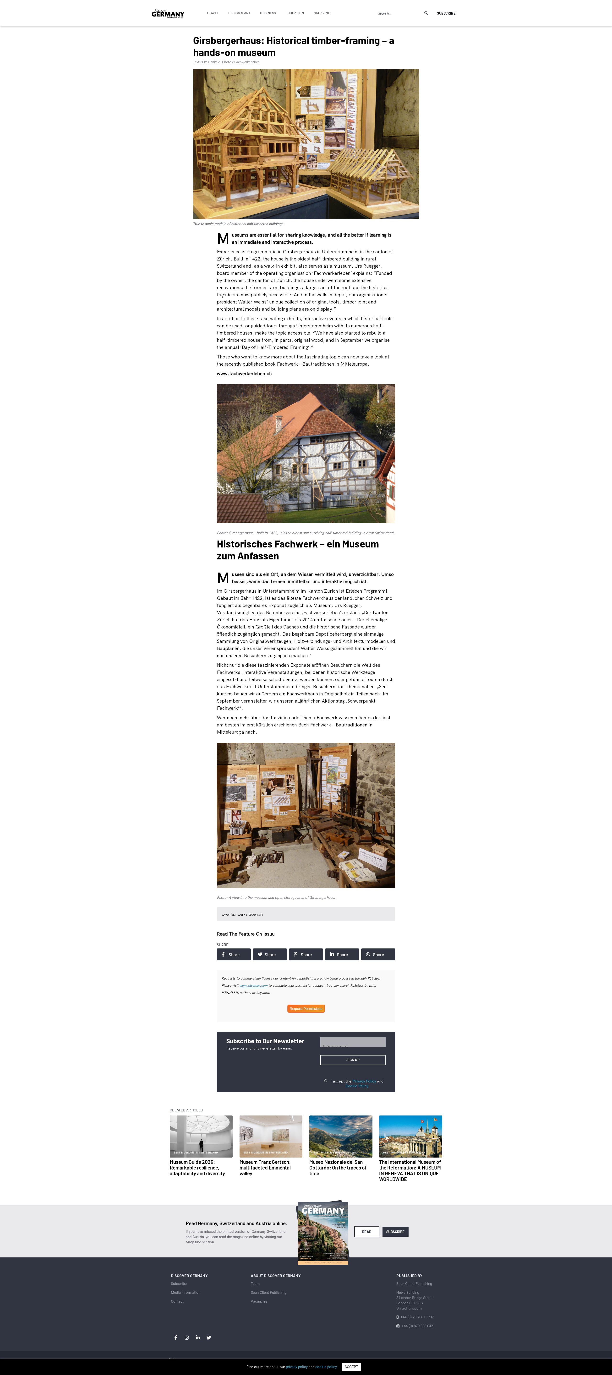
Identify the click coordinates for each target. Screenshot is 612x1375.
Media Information (185, 1292)
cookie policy (326, 1367)
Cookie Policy (356, 1085)
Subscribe (446, 13)
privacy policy (297, 1367)
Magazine (321, 13)
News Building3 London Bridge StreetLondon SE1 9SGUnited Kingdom (414, 1300)
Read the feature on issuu (246, 934)
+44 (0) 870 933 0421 (418, 1326)
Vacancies (259, 1301)
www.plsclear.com (254, 985)
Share (234, 954)
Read (367, 1231)
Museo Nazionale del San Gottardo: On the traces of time (338, 1167)
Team (255, 1284)
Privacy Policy (364, 1081)
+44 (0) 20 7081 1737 (417, 1317)
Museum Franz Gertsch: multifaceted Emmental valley (265, 1167)
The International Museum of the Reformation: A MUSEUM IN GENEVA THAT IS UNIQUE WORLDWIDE (410, 1170)
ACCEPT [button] (351, 1367)
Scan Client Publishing (268, 1292)
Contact (177, 1301)
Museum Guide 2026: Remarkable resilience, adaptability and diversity (197, 1167)
